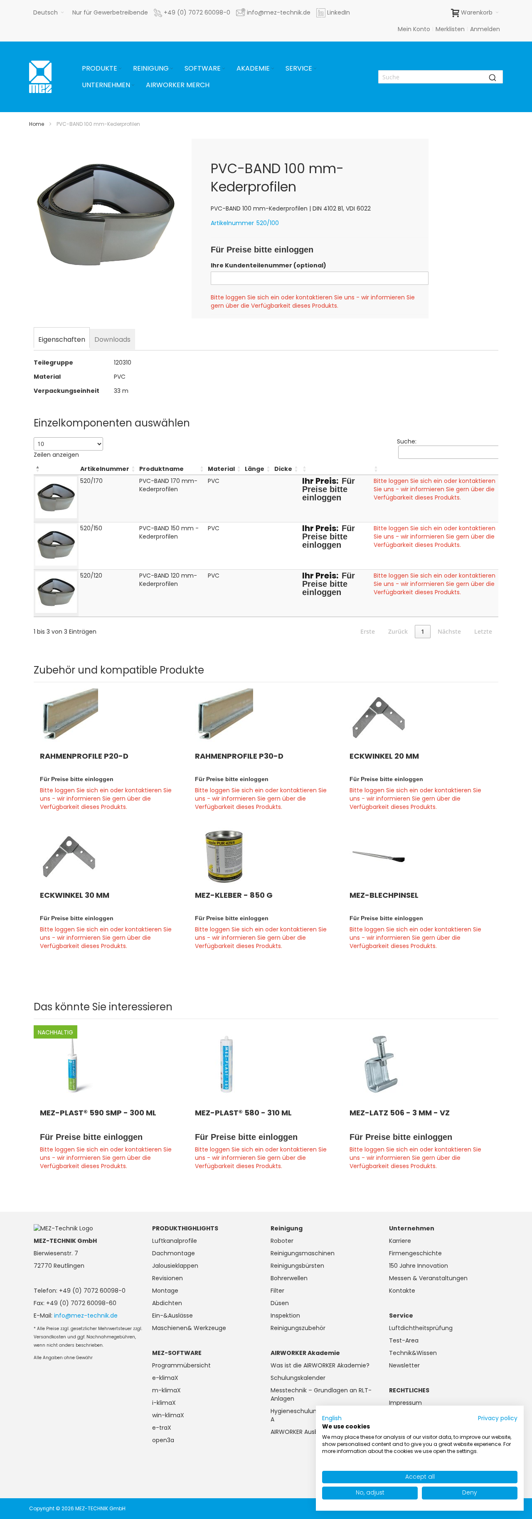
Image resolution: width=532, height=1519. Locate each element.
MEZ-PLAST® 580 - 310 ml (243, 1112)
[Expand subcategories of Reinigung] (172, 69)
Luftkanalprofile (174, 1241)
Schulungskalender (298, 1378)
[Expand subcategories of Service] (315, 69)
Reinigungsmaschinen (303, 1253)
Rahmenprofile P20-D (84, 756)
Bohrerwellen (289, 1278)
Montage (165, 1290)
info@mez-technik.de (86, 1315)
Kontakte (402, 1290)
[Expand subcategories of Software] (224, 69)
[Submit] (492, 76)
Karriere (400, 1241)
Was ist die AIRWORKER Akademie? (320, 1365)
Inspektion (285, 1315)
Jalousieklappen (175, 1266)
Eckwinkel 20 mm (384, 756)
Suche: (406, 441)
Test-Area (404, 1340)
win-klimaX (168, 1415)
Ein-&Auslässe (172, 1315)
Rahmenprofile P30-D (239, 756)
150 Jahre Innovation (418, 1266)
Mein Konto (414, 29)
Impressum (405, 1403)
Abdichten (167, 1303)
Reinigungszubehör (298, 1328)
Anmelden (485, 29)
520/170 (91, 481)
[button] (48, 12)
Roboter (282, 1241)
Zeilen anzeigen (56, 455)
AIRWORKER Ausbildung (303, 1432)
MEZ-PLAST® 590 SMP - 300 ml (98, 1112)
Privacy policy (497, 1418)
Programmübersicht (181, 1365)
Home (36, 123)
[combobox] (440, 76)
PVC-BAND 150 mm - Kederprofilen (169, 532)
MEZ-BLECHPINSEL (384, 895)
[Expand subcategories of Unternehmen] (133, 85)
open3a (163, 1440)
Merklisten (450, 29)
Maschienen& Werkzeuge (189, 1328)
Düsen (280, 1303)
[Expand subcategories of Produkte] (120, 69)
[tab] (62, 338)
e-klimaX (165, 1378)
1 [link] (422, 631)
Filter (277, 1290)
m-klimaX (166, 1390)
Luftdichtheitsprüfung (421, 1328)
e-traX (161, 1427)
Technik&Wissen (413, 1353)
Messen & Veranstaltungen (428, 1278)
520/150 (91, 528)
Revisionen (167, 1278)
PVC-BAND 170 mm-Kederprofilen (168, 485)
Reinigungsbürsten (297, 1266)
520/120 (91, 575)
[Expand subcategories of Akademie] (273, 69)
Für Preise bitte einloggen (262, 249)
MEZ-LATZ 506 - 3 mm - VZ (400, 1112)
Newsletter (404, 1365)
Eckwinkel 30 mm (74, 895)
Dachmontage (173, 1253)
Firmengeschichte (415, 1253)
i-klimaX (164, 1403)
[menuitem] (102, 68)
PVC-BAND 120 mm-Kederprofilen (168, 579)
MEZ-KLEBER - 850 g (234, 895)
